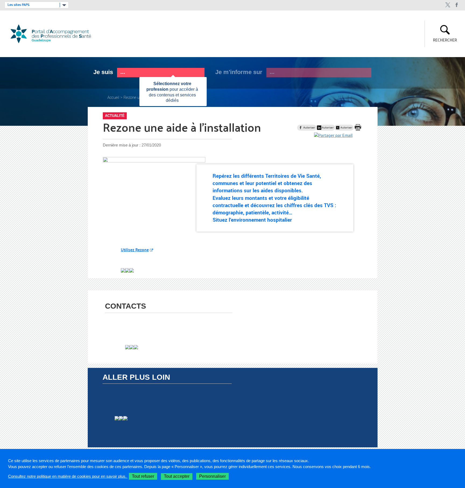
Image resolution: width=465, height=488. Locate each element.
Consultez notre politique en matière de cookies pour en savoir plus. (68, 476)
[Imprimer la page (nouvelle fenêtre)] (358, 131)
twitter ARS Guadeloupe (447, 5)
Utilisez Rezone (135, 249)
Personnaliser (212, 476)
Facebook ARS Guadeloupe (456, 5)
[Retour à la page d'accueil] (54, 34)
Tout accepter (176, 476)
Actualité (115, 116)
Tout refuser (143, 476)
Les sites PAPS (18, 5)
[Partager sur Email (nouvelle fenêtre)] (333, 135)
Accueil (113, 97)
